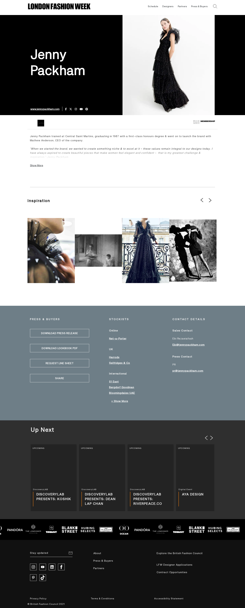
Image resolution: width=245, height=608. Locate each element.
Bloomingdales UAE (122, 392)
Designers (168, 6)
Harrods (114, 357)
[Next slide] (211, 438)
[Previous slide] (206, 438)
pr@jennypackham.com (187, 370)
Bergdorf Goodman (121, 387)
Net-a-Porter (117, 338)
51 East (114, 381)
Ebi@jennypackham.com (188, 344)
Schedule (153, 6)
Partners (182, 6)
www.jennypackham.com (45, 108)
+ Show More (119, 400)
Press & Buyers (199, 6)
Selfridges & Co (119, 362)
